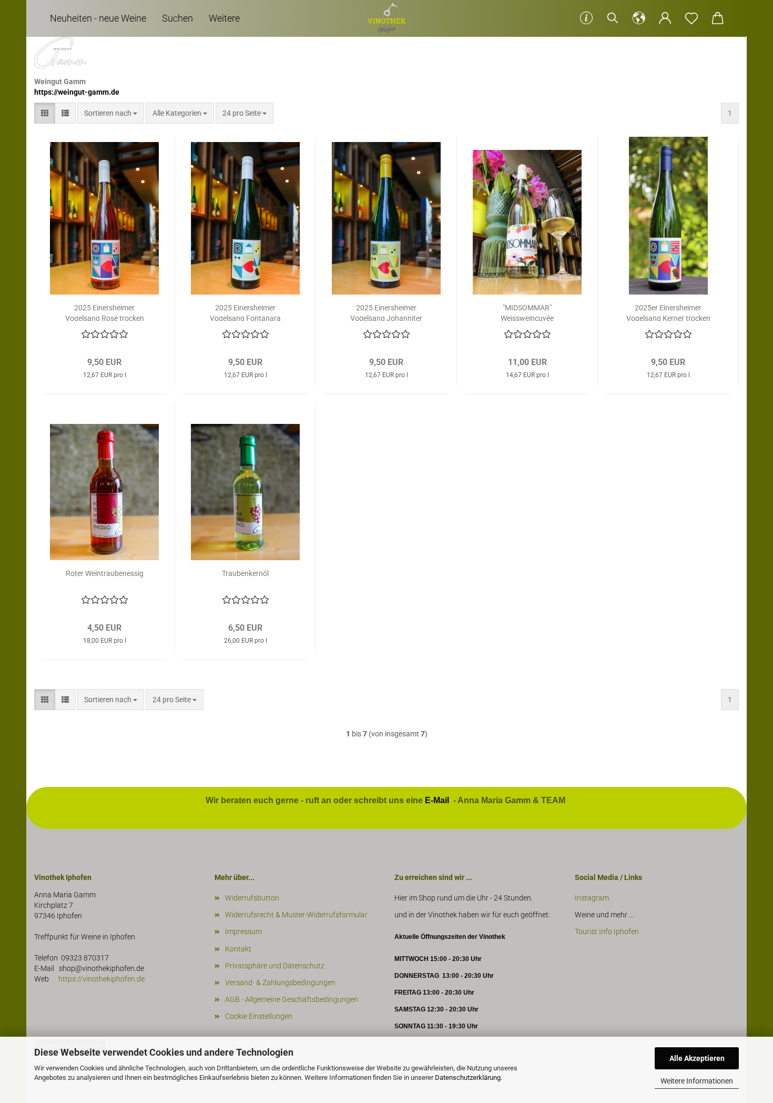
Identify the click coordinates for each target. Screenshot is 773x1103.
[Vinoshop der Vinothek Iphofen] (386, 18)
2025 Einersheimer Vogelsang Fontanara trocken (245, 312)
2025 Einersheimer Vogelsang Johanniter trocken (386, 312)
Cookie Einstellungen (258, 1016)
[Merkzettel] (691, 18)
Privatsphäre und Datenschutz (274, 966)
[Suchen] (612, 18)
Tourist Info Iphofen (607, 931)
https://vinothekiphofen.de (101, 979)
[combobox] (110, 113)
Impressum (243, 931)
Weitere (224, 18)
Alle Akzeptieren (697, 1058)
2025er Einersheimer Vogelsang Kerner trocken (668, 312)
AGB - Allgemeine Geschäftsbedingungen (291, 999)
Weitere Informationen (696, 1081)
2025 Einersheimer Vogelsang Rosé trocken (104, 312)
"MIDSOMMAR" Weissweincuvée (527, 312)
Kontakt (238, 949)
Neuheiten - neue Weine (98, 18)
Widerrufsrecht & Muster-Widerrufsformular (296, 914)
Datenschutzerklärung (468, 1077)
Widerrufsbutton (252, 898)
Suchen (177, 18)
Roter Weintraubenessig (105, 573)
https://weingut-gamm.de (76, 92)
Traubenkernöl (245, 573)
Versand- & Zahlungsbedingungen (280, 982)
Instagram (593, 898)
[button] (639, 18)
